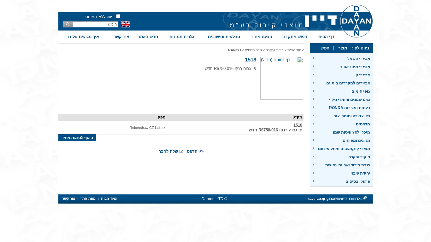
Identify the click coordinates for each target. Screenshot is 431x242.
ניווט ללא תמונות (99, 16)
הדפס (192, 151)
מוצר (342, 48)
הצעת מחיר (261, 36)
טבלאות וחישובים (224, 36)
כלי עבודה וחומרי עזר (352, 116)
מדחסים (363, 124)
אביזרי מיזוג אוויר (355, 67)
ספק (325, 48)
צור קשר (121, 36)
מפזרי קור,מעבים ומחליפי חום (344, 149)
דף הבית (326, 36)
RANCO (234, 50)
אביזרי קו (362, 75)
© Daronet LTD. (214, 199)
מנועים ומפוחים (356, 140)
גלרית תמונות (181, 36)
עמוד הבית (295, 50)
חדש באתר (148, 36)
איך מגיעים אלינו (83, 36)
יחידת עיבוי (360, 173)
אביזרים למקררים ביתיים (348, 83)
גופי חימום (360, 91)
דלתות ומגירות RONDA (349, 108)
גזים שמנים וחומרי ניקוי (349, 99)
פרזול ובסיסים (357, 181)
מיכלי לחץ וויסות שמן (351, 132)
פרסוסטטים (253, 50)
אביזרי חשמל (358, 58)
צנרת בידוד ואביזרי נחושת (347, 165)
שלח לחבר (168, 151)
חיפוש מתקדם (295, 36)
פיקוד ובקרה (359, 157)
